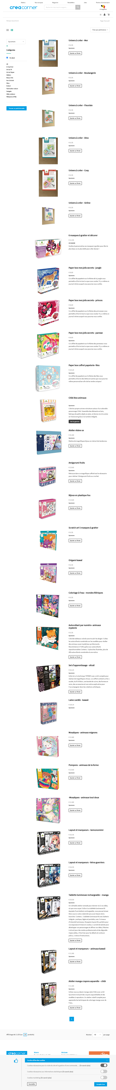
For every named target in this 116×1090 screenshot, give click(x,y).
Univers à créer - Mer (78, 40)
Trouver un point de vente (16, 108)
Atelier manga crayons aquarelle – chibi (87, 981)
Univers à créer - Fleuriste (81, 105)
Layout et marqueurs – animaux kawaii (87, 948)
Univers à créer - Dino (79, 137)
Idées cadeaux (10, 94)
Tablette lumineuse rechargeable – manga (89, 894)
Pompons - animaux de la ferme (84, 765)
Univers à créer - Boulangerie (82, 72)
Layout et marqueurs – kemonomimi (86, 829)
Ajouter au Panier (75, 53)
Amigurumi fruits (77, 462)
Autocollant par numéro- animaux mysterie (85, 626)
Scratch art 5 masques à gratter (83, 527)
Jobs (85, 3)
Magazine (55, 3)
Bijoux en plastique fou (79, 495)
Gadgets (8, 91)
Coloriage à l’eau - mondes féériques (86, 592)
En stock (12, 58)
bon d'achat (10, 80)
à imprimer (9, 67)
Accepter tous (101, 1084)
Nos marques (39, 3)
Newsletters (71, 3)
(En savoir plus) (85, 1065)
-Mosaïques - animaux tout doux (84, 797)
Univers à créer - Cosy (79, 170)
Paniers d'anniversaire (103, 3)
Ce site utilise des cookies (36, 1060)
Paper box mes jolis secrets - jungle (85, 267)
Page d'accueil (105, 21)
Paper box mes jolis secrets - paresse (86, 332)
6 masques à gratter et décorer (83, 235)
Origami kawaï (75, 560)
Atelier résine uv (76, 430)
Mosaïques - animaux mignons (83, 732)
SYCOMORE (72, 243)
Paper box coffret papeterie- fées (84, 365)
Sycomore (71, 48)
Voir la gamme (74, 421)
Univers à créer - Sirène (79, 202)
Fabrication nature (12, 89)
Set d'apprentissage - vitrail (81, 665)
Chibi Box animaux (77, 397)
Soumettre (32, 1084)
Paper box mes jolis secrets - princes (85, 300)
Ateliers (23, 3)
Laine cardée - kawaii (78, 699)
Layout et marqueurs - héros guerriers (86, 862)
